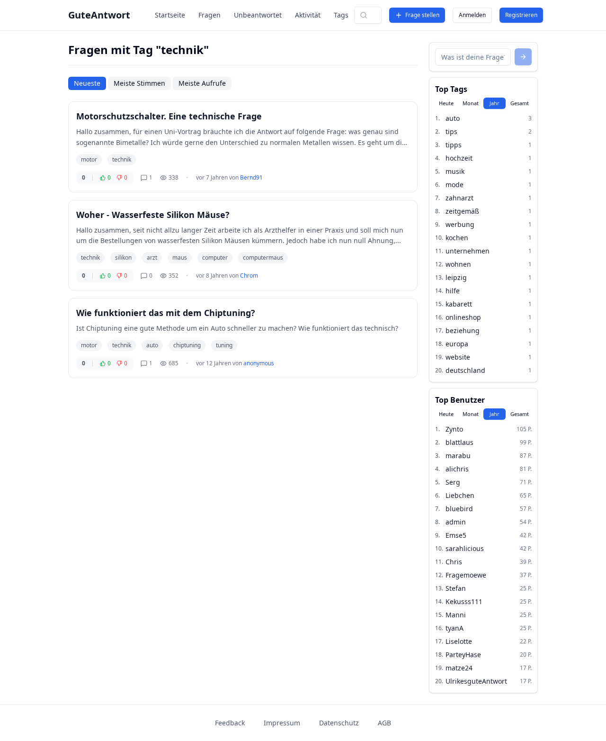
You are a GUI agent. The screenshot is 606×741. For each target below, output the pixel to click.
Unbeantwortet (258, 14)
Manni (456, 614)
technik (121, 159)
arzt (152, 257)
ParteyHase (463, 654)
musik (455, 171)
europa (457, 343)
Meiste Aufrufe (202, 83)
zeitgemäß (462, 211)
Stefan (456, 588)
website (458, 356)
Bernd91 (251, 177)
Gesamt (519, 103)
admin (456, 521)
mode (454, 184)
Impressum (282, 722)
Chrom (249, 275)
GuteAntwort (99, 15)
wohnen (458, 264)
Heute (446, 103)
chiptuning (187, 345)
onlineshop (463, 317)
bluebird (459, 508)
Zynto (454, 429)
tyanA (454, 628)
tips (451, 131)
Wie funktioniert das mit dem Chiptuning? (165, 312)
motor (89, 159)
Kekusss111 (464, 601)
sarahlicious (465, 548)
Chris (454, 561)
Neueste (87, 83)
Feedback (230, 722)
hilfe (453, 290)
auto (152, 345)
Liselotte (459, 641)
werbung (460, 224)
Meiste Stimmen (139, 83)
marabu (458, 455)
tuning (224, 345)
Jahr (494, 103)
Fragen (209, 14)
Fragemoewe (466, 574)
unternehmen (468, 250)
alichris (457, 468)
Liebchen (460, 495)
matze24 (459, 667)
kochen (457, 237)
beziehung (463, 330)
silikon (123, 257)
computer (215, 257)
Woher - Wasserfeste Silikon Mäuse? (153, 214)
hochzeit (459, 158)
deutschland (465, 370)
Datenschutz (339, 722)
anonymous (258, 363)
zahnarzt (459, 197)
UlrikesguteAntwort (476, 681)
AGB (384, 722)
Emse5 (456, 535)
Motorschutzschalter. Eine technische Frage (169, 116)
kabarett (459, 303)
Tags (341, 14)
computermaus (263, 257)
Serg (453, 482)
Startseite (170, 14)
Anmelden (472, 15)
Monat (471, 103)
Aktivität (308, 14)
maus (179, 257)
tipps (454, 144)
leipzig (456, 277)
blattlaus (459, 442)
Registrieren (521, 15)
